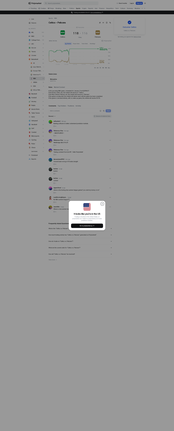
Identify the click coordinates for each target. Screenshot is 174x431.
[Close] (102, 203)
